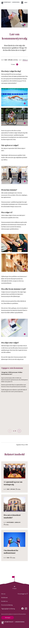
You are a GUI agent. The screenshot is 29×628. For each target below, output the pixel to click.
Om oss (3, 594)
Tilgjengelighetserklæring (8, 609)
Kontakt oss (4, 601)
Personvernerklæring (6, 605)
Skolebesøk (4, 597)
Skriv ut (26, 60)
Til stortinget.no (22, 594)
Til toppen (14, 588)
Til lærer (15, 64)
